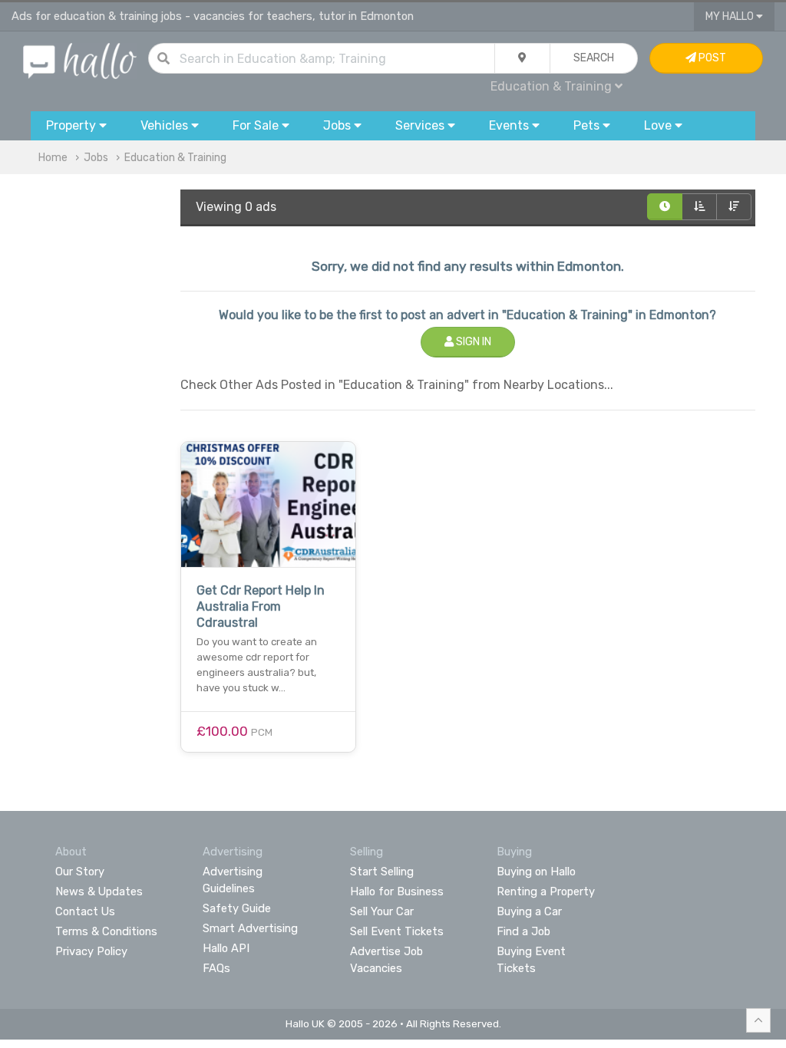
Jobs (96, 157)
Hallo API (226, 948)
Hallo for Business (397, 891)
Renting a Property (546, 891)
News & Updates (99, 891)
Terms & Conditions (106, 931)
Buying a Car (529, 911)
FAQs (216, 968)
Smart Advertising (250, 928)
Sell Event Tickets (397, 931)
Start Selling (382, 871)
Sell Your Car (382, 911)
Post (711, 57)
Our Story (79, 871)
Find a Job (523, 931)
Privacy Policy (91, 951)
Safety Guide (237, 908)
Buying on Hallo (536, 871)
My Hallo (730, 16)
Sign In (472, 341)
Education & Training (175, 157)
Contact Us (85, 911)
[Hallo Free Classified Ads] (80, 60)
